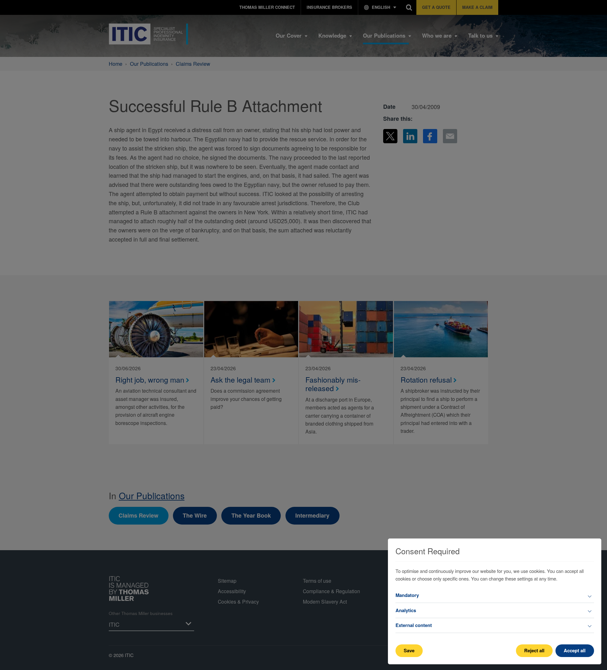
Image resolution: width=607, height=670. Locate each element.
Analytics (405, 610)
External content (413, 625)
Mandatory (407, 595)
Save (409, 650)
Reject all (534, 650)
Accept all (575, 650)
